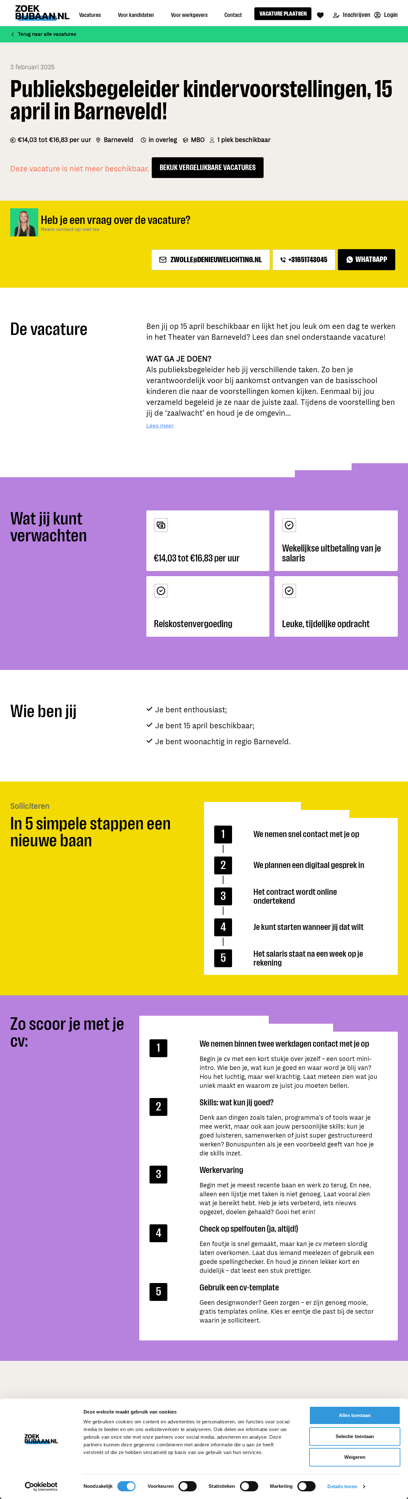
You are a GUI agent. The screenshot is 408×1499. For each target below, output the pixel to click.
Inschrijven (356, 14)
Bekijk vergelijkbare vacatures (208, 167)
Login (390, 14)
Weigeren (355, 1457)
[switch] (187, 1486)
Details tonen (342, 1486)
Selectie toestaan (355, 1436)
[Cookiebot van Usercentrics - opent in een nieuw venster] (41, 1486)
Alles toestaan (355, 1415)
